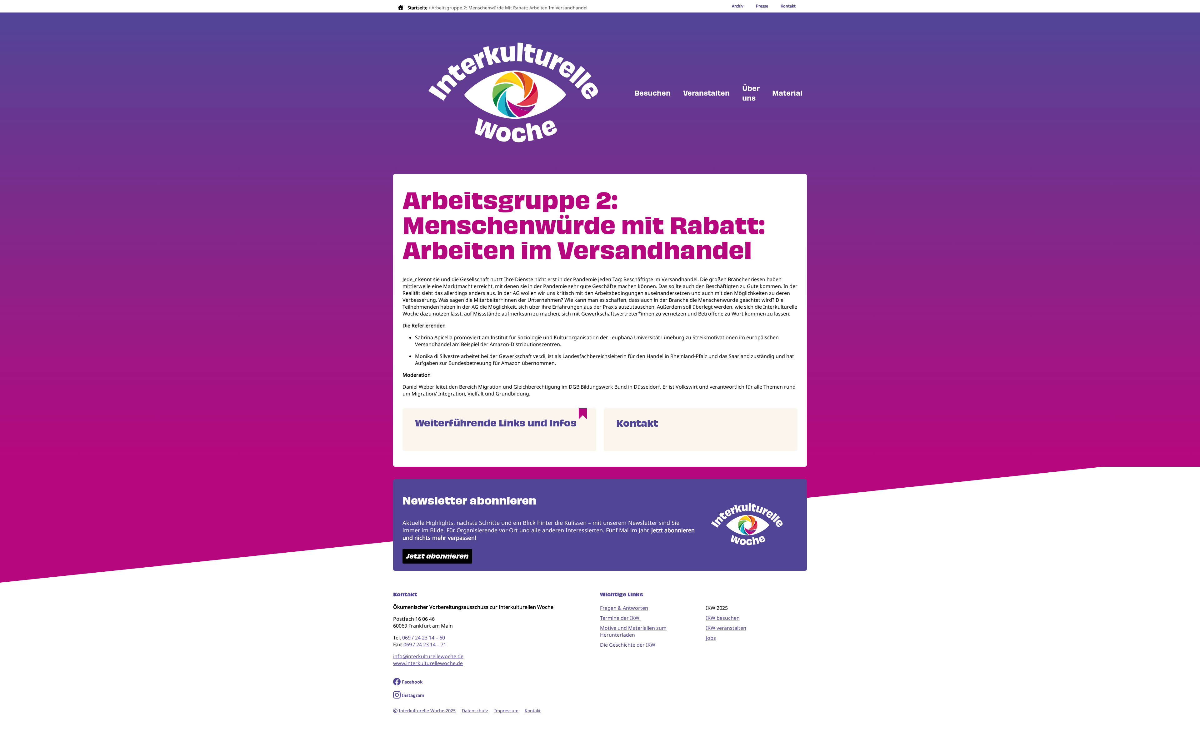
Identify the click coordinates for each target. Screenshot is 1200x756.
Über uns (751, 93)
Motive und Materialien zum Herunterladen (633, 631)
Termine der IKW (620, 617)
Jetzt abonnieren (437, 556)
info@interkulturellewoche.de (428, 656)
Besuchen (652, 93)
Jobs (711, 637)
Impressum (506, 711)
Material (787, 93)
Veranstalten (706, 93)
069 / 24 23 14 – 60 (423, 637)
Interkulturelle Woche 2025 (427, 711)
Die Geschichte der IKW (627, 644)
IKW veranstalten (726, 627)
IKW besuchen (723, 617)
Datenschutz (475, 711)
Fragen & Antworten (624, 607)
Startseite (418, 8)
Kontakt (533, 711)
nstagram (413, 695)
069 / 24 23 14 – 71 (424, 644)
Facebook (412, 682)
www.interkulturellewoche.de (428, 663)
